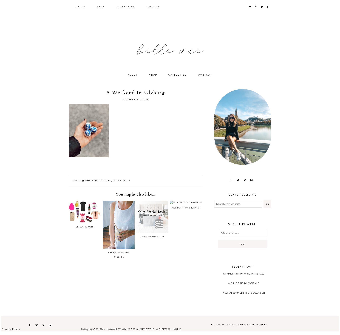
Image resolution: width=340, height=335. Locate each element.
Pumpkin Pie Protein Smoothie (118, 254)
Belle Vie (170, 49)
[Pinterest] (257, 7)
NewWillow (114, 329)
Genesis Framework (253, 324)
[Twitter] (263, 7)
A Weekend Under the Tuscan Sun (244, 292)
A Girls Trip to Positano (243, 283)
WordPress (163, 329)
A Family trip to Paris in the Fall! (244, 273)
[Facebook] (269, 7)
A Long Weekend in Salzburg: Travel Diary (102, 180)
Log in (177, 329)
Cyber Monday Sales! (152, 236)
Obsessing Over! (85, 227)
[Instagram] (251, 7)
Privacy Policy (10, 329)
